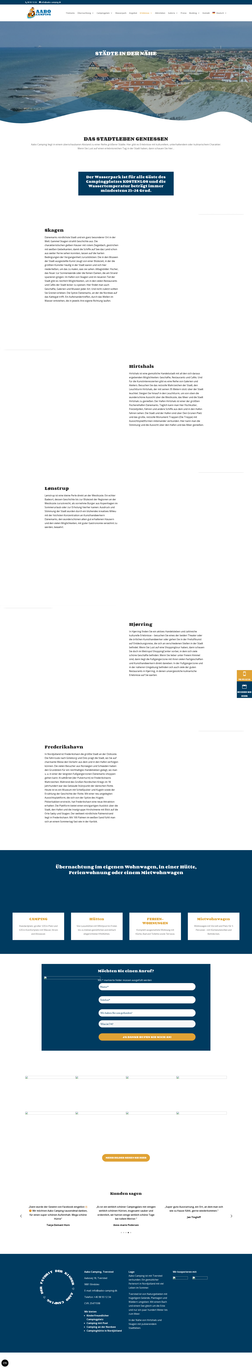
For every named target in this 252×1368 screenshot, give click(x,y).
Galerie (171, 13)
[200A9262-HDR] (101, 1078)
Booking (193, 13)
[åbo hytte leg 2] (151, 1078)
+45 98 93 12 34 (102, 1309)
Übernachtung (84, 13)
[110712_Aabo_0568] (201, 1113)
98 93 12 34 (32, 2)
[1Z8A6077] (201, 1078)
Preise (184, 13)
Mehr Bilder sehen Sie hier (126, 1158)
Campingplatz (103, 13)
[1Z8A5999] (50, 1113)
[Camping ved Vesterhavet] (50, 1078)
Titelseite (70, 13)
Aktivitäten (160, 13)
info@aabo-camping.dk (104, 1302)
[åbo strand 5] (151, 1113)
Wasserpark (120, 13)
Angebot (133, 13)
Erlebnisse (144, 13)
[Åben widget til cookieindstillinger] (4, 1363)
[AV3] (101, 1113)
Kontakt (206, 13)
